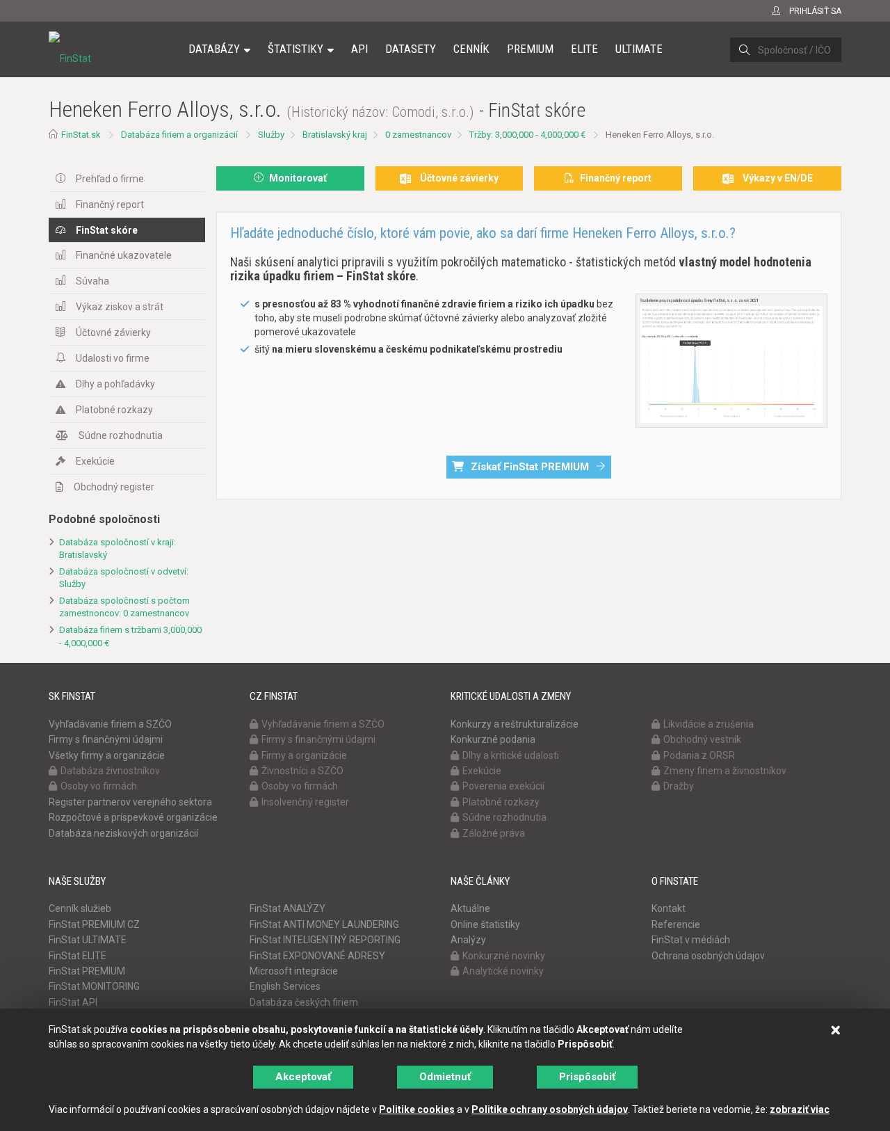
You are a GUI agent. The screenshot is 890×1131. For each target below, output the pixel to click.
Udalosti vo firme (112, 358)
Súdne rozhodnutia (121, 435)
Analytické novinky (503, 971)
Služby (271, 134)
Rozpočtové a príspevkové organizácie (133, 817)
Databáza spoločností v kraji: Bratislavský (117, 549)
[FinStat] (70, 58)
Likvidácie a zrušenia (708, 724)
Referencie (676, 924)
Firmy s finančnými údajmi (106, 739)
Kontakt (669, 908)
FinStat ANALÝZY (287, 908)
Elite (584, 49)
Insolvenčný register (305, 802)
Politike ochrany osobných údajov (549, 1109)
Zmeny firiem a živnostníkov (724, 770)
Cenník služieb (80, 908)
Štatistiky (295, 49)
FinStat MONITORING (94, 986)
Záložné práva (493, 833)
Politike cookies (417, 1109)
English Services (285, 986)
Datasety (410, 49)
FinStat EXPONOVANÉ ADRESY (317, 955)
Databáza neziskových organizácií (123, 833)
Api (359, 49)
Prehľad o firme (110, 178)
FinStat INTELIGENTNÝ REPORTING (325, 939)
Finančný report (110, 204)
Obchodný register (114, 486)
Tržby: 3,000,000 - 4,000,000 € (527, 134)
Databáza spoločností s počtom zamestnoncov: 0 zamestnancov (124, 607)
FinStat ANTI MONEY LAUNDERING (324, 924)
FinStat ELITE (77, 955)
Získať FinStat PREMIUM (530, 466)
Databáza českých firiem (304, 1002)
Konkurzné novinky (503, 955)
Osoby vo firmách (98, 786)
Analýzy (468, 939)
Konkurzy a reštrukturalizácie (514, 724)
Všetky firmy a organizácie (107, 755)
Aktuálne (470, 908)
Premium (530, 49)
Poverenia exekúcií (503, 786)
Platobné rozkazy (114, 409)
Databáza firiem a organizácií (179, 134)
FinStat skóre (107, 230)
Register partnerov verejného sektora (130, 802)
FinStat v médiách (691, 939)
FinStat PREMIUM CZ (94, 924)
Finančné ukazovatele (124, 255)
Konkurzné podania (493, 739)
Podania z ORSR (699, 755)
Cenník (471, 49)
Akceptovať (303, 1076)
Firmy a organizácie (304, 755)
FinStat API (73, 1002)
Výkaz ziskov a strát (119, 306)
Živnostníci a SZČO (302, 770)
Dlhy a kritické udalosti (510, 755)
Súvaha (92, 281)
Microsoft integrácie (294, 971)
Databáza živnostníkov (110, 770)
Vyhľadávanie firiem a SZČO (110, 724)
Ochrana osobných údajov (708, 955)
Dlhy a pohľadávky (115, 384)
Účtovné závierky (113, 332)
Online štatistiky (485, 924)
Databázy (214, 49)
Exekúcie (95, 461)
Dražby (678, 786)
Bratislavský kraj (334, 134)
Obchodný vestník (702, 739)
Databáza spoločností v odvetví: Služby (123, 578)
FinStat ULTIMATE (88, 939)
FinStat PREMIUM (87, 971)
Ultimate (639, 49)
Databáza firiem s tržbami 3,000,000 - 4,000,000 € (130, 636)
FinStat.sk (81, 134)
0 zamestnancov (418, 134)
